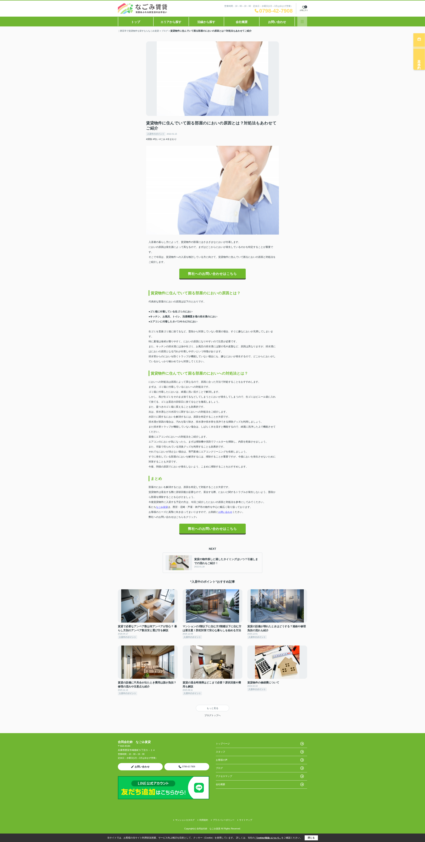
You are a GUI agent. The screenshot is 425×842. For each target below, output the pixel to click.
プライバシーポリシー (223, 820)
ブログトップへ (212, 715)
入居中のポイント (155, 134)
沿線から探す (206, 22)
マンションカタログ (185, 820)
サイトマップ (245, 820)
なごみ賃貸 (162, 507)
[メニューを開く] (302, 21)
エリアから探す (171, 22)
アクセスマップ (224, 776)
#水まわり (171, 139)
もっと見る (212, 708)
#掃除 (149, 139)
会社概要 (242, 22)
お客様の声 (221, 760)
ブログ (219, 768)
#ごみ (162, 139)
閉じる (311, 837)
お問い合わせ (277, 22)
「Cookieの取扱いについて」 (268, 838)
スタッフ (220, 751)
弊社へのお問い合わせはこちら (212, 273)
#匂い (156, 139)
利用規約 (203, 820)
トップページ (223, 743)
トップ (135, 22)
